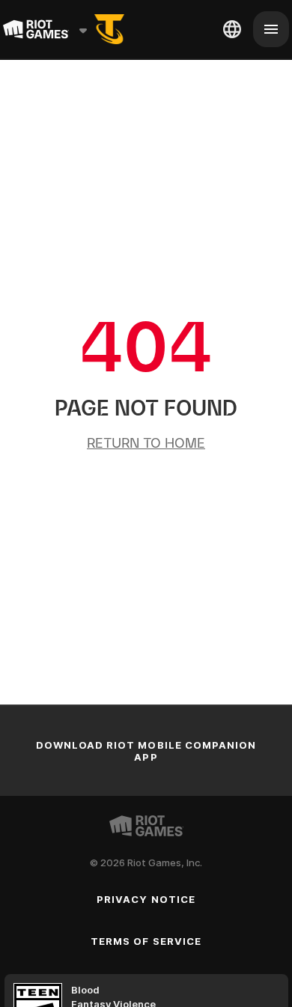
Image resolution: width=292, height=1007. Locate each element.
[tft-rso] (109, 29)
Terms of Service (146, 941)
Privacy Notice (146, 899)
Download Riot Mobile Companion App (146, 751)
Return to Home (146, 443)
